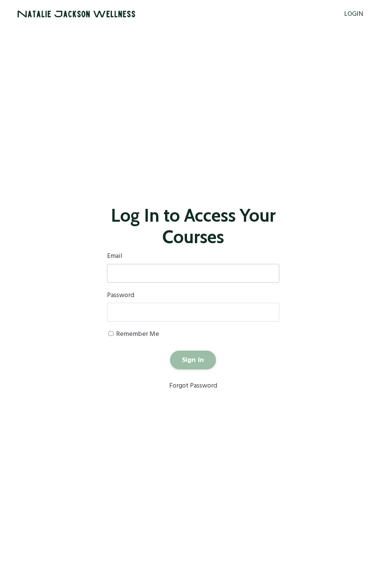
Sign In (193, 360)
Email (115, 256)
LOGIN (353, 14)
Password (120, 295)
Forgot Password (193, 385)
